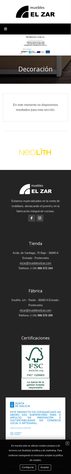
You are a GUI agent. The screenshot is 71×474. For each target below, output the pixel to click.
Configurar (28, 467)
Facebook (31, 218)
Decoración (35, 69)
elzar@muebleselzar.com (35, 263)
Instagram (39, 218)
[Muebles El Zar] (35, 11)
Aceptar (45, 467)
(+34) (41, 268)
